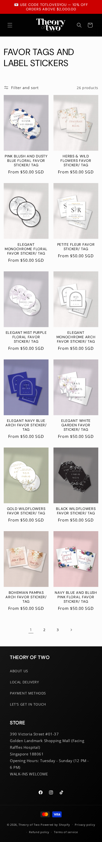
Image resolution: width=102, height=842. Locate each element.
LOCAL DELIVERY (24, 682)
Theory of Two (29, 824)
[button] (9, 25)
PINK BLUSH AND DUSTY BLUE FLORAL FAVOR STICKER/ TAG (26, 160)
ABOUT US (19, 671)
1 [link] (31, 629)
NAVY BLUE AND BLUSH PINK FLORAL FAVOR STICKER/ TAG (76, 597)
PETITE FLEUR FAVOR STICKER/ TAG (76, 246)
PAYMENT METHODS (28, 693)
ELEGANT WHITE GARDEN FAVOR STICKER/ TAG (76, 425)
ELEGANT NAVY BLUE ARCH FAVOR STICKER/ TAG (26, 425)
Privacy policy (85, 824)
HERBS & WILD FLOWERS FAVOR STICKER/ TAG (75, 160)
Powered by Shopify (55, 824)
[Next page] (71, 629)
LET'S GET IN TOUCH (28, 704)
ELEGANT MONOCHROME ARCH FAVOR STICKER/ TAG (76, 337)
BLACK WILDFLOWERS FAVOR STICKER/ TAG (76, 510)
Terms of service (66, 832)
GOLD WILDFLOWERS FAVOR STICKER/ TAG (26, 510)
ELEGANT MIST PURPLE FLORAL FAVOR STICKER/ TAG (26, 337)
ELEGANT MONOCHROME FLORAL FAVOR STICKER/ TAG (26, 249)
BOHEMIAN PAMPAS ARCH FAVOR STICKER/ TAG (26, 597)
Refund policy (39, 832)
